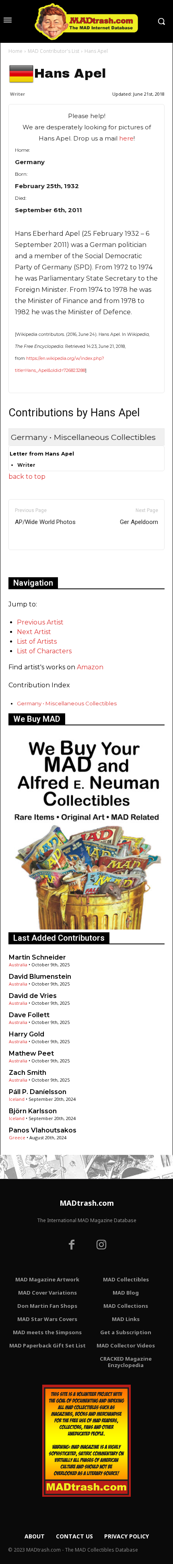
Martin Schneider (37, 957)
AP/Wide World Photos (45, 522)
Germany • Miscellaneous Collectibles (67, 703)
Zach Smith (27, 1072)
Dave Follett (29, 1015)
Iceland (17, 1099)
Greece (17, 1137)
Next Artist (34, 632)
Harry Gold (26, 1034)
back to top (26, 476)
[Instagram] (101, 1245)
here (126, 138)
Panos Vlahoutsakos (42, 1130)
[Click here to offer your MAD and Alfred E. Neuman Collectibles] (86, 927)
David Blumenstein (40, 976)
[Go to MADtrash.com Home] (86, 21)
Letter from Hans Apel (42, 454)
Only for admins (36, 563)
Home (15, 51)
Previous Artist (40, 622)
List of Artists (37, 641)
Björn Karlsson (33, 1111)
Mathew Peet (31, 1053)
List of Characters (44, 651)
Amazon (90, 667)
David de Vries (33, 996)
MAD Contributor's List (53, 51)
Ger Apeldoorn (139, 522)
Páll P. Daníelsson (37, 1092)
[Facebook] (71, 1245)
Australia (18, 965)
